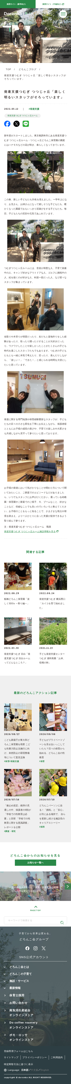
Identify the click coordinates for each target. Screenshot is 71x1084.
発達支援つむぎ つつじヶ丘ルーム (22, 115)
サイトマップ (11, 1057)
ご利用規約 (57, 1057)
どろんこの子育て (20, 973)
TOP (8, 69)
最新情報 (15, 988)
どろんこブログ (27, 69)
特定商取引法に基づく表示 (18, 1064)
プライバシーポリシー (34, 1057)
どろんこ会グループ (34, 939)
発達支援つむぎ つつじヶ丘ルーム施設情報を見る (31, 531)
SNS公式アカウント (34, 957)
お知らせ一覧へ (35, 862)
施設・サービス (19, 980)
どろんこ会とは (19, 966)
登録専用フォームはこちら (18, 1051)
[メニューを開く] (63, 14)
